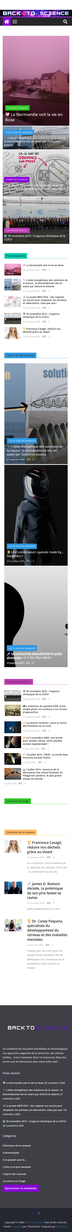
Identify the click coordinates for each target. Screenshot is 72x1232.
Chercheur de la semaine (17, 1145)
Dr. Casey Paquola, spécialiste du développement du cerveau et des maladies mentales (47, 930)
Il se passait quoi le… (14, 1159)
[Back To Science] (36, 12)
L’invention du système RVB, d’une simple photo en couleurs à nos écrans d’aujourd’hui (45, 709)
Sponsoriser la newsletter (21, 1188)
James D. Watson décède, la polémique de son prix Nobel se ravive (45, 890)
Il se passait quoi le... (17, 230)
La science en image (17, 107)
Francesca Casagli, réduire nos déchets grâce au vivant (42, 330)
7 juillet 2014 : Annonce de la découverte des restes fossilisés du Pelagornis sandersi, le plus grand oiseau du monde (43, 774)
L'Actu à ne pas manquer (19, 132)
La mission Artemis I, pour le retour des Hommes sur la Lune (45, 724)
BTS (44, 270)
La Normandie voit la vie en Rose (34, 117)
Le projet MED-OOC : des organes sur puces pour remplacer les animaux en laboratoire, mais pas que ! (35, 188)
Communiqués (11, 1152)
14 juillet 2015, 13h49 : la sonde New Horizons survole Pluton (45, 756)
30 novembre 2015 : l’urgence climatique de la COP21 (34, 237)
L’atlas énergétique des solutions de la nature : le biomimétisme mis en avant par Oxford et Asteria (35, 141)
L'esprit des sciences (17, 179)
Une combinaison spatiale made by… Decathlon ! (35, 554)
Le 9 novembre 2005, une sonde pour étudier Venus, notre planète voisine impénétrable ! (42, 740)
